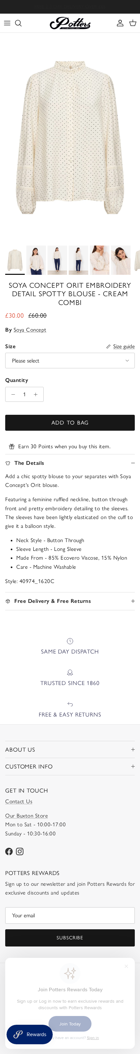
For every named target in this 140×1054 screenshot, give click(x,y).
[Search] (21, 23)
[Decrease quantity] (11, 394)
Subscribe (70, 938)
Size (10, 346)
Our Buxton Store (26, 815)
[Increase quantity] (37, 394)
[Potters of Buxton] (70, 23)
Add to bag (70, 422)
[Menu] (7, 23)
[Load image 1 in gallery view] (70, 137)
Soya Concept (30, 329)
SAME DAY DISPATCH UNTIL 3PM (70, 7)
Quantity (16, 380)
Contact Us (18, 801)
